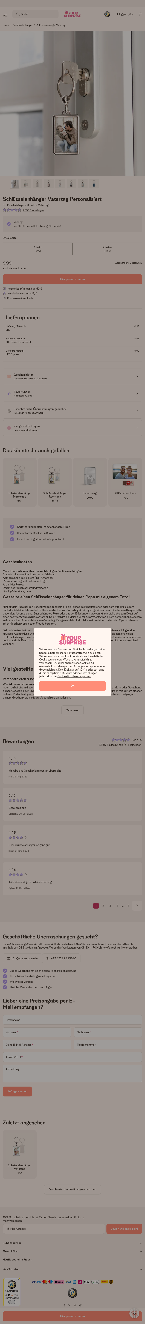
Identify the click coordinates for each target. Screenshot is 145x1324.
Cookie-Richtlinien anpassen (74, 676)
